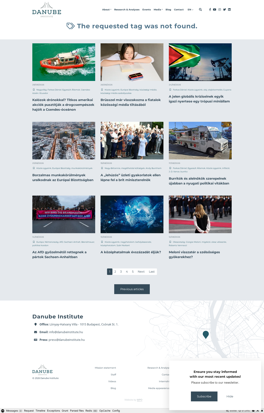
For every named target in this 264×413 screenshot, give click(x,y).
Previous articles (132, 289)
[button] (107, 9)
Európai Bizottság (130, 89)
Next (141, 271)
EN (190, 9)
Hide (229, 396)
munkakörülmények (81, 168)
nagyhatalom (128, 242)
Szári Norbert (123, 245)
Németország (52, 242)
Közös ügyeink (112, 89)
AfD (61, 242)
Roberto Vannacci (178, 245)
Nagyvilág (41, 89)
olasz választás (218, 242)
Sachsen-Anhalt (72, 242)
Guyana (227, 89)
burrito (183, 171)
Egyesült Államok (71, 89)
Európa (40, 242)
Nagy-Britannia (112, 168)
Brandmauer (87, 242)
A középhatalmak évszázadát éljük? (131, 252)
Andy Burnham (153, 168)
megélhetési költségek (133, 168)
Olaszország (179, 242)
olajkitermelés (215, 89)
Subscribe (204, 396)
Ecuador (44, 93)
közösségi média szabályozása (116, 93)
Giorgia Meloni (193, 242)
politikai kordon (40, 245)
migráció (206, 242)
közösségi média (148, 89)
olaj (205, 89)
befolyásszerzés (143, 242)
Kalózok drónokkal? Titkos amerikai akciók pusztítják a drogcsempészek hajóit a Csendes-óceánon (63, 105)
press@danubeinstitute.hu (67, 340)
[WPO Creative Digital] (132, 399)
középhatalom (108, 245)
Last (152, 271)
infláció (226, 168)
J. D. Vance (174, 171)
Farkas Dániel (54, 89)
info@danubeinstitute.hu (66, 332)
